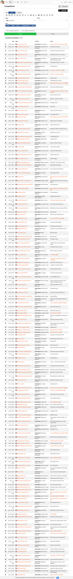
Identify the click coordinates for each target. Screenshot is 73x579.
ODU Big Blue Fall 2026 (22, 310)
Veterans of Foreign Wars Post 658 (58, 387)
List (21, 33)
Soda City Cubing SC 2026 (23, 265)
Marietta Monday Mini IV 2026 (23, 369)
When (6, 23)
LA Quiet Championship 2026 (23, 172)
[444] (12, 15)
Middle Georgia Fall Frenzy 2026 (24, 387)
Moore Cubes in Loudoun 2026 (24, 180)
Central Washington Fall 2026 (23, 250)
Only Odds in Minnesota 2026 (23, 128)
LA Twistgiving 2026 (21, 551)
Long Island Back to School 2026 (24, 87)
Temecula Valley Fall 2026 (22, 502)
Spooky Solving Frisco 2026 (23, 443)
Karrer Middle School (54, 402)
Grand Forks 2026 (21, 298)
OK (57, 577)
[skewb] (39, 15)
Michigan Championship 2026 (23, 555)
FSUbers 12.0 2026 (21, 467)
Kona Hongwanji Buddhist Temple (57, 302)
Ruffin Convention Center (55, 574)
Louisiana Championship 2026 (24, 280)
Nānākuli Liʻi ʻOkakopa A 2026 (23, 329)
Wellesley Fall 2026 (21, 196)
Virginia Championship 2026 (23, 394)
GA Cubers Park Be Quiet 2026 (24, 559)
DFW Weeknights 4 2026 (22, 226)
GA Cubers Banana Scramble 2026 (24, 296)
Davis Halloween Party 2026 (23, 440)
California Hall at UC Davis (56, 440)
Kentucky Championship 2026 (23, 461)
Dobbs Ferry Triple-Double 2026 (24, 74)
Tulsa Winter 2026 (21, 574)
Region (6, 18)
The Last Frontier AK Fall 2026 (23, 268)
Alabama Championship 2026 (23, 142)
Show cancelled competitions (12, 30)
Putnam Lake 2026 (21, 214)
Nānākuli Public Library (55, 329)
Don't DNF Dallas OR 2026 (22, 80)
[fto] (52, 15)
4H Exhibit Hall (53, 254)
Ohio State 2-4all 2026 (22, 514)
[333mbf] (49, 15)
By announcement (26, 25)
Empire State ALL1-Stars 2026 (23, 457)
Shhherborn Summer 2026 (23, 132)
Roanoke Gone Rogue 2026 (23, 262)
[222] (9, 15)
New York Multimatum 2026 (23, 239)
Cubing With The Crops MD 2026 (24, 527)
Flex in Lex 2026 (20, 383)
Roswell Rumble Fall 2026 (22, 188)
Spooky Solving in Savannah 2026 (24, 445)
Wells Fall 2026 (20, 478)
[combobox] (55, 2)
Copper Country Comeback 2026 (24, 165)
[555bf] (47, 15)
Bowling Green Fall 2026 (22, 292)
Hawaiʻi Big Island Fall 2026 (23, 302)
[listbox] (19, 25)
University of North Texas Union (57, 200)
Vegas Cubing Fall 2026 (22, 272)
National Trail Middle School (56, 496)
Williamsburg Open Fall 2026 (23, 139)
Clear (19, 12)
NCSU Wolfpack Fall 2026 (22, 425)
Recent (13, 25)
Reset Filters (64, 10)
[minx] (33, 15)
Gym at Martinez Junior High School (58, 116)
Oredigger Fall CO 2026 (22, 404)
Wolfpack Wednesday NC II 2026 (24, 154)
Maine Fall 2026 (20, 338)
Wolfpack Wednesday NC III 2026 (24, 372)
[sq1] (41, 15)
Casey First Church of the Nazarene (58, 44)
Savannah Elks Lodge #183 (56, 445)
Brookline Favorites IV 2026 (23, 46)
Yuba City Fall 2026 (21, 533)
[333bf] (23, 15)
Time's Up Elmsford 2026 (22, 288)
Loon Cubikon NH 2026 (22, 537)
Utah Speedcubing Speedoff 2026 (24, 136)
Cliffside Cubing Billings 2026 (23, 162)
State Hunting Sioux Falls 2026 (24, 94)
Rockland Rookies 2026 (22, 411)
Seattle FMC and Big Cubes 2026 (24, 315)
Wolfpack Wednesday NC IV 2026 (24, 516)
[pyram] (36, 15)
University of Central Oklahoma (57, 390)
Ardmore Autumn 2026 (22, 110)
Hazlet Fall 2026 (20, 361)
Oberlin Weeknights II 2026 (23, 78)
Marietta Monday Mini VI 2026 (23, 565)
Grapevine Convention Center (56, 70)
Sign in (70, 2)
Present (8, 25)
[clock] (31, 15)
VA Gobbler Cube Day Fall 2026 (24, 433)
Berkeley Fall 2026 (21, 357)
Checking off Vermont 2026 (23, 545)
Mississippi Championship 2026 (24, 561)
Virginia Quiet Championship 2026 (24, 62)
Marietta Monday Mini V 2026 (23, 487)
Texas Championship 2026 (23, 492)
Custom (33, 25)
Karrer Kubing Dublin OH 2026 (23, 402)
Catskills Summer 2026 (22, 54)
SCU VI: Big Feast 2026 (22, 541)
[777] (20, 15)
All (11, 12)
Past (19, 26)
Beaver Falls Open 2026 (22, 158)
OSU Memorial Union (54, 313)
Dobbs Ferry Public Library (56, 74)
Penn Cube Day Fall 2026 (22, 341)
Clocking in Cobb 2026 (22, 524)
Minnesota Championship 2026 (24, 480)
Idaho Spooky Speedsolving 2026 (24, 306)
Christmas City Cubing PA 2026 (24, 323)
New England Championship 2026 (24, 376)
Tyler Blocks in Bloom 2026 (23, 484)
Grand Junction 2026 (22, 380)
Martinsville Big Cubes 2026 (23, 510)
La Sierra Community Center (56, 218)
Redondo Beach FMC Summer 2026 (25, 184)
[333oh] (28, 15)
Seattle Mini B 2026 (21, 453)
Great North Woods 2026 (22, 83)
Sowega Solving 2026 (22, 498)
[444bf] (44, 15)
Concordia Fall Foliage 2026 (23, 354)
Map (53, 33)
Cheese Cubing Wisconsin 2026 (24, 398)
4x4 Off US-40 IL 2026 (22, 44)
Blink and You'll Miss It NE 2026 (24, 246)
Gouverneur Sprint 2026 (22, 168)
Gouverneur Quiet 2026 (22, 204)
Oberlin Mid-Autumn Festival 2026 (24, 236)
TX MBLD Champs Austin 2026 (24, 421)
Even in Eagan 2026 (21, 232)
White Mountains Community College (58, 83)
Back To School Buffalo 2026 (23, 243)
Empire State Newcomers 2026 (24, 531)
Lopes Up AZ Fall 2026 (22, 212)
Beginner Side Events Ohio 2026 (24, 489)
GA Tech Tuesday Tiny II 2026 (23, 465)
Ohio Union (52, 514)
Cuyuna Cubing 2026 (21, 284)
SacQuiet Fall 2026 (21, 192)
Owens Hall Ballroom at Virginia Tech (58, 433)
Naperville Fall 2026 (21, 475)
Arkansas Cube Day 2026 (22, 114)
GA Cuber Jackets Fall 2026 (23, 327)
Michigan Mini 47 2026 (22, 520)
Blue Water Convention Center (56, 555)
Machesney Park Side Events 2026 (24, 506)
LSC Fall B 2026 (20, 146)
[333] (6, 15)
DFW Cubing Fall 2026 (22, 549)
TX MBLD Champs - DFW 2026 (23, 417)
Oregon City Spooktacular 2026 (24, 407)
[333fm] (25, 15)
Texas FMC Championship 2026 (24, 414)
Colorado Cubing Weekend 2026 (24, 276)
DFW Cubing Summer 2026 (23, 70)
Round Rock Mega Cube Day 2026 (24, 90)
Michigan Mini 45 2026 (22, 228)
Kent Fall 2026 (20, 471)
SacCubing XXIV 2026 (22, 218)
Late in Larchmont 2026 (22, 150)
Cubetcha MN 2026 (21, 334)
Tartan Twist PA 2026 (22, 58)
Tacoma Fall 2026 (21, 347)
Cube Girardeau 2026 (22, 254)
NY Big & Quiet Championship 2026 (25, 102)
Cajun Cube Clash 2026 (22, 50)
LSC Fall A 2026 (20, 124)
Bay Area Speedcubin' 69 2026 (23, 66)
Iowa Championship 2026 (22, 208)
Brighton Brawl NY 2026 (22, 120)
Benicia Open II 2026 (21, 116)
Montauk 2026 (20, 176)
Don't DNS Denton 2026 (22, 200)
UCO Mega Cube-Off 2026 (23, 390)
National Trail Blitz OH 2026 (23, 496)
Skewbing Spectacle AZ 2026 (23, 345)
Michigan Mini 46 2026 (22, 437)
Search (38, 18)
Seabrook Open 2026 (21, 319)
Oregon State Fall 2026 (22, 313)
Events (12, 12)
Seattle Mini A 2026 (21, 449)
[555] (14, 15)
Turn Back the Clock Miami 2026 (24, 351)
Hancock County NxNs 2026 (23, 258)
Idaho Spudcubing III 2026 (23, 570)
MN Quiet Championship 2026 (23, 365)
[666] (17, 15)
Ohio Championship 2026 (22, 106)
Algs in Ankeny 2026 (21, 568)
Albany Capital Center (55, 457)
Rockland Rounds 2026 (22, 429)
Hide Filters (64, 6)
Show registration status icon (28, 30)
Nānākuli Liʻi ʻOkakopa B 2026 (23, 332)
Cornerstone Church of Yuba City (57, 533)
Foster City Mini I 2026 (22, 222)
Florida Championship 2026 (23, 98)
